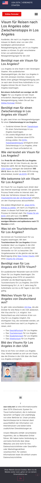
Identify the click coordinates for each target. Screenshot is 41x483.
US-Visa (27, 307)
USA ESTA (15, 2)
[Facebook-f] (20, 403)
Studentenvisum (16, 336)
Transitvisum (32, 126)
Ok (20, 478)
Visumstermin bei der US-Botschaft (16, 198)
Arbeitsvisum (15, 338)
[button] (36, 14)
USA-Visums (6, 168)
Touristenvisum (16, 333)
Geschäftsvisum (16, 330)
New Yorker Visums (26, 256)
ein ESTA (23, 174)
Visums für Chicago (14, 259)
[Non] (37, 475)
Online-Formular (8, 103)
